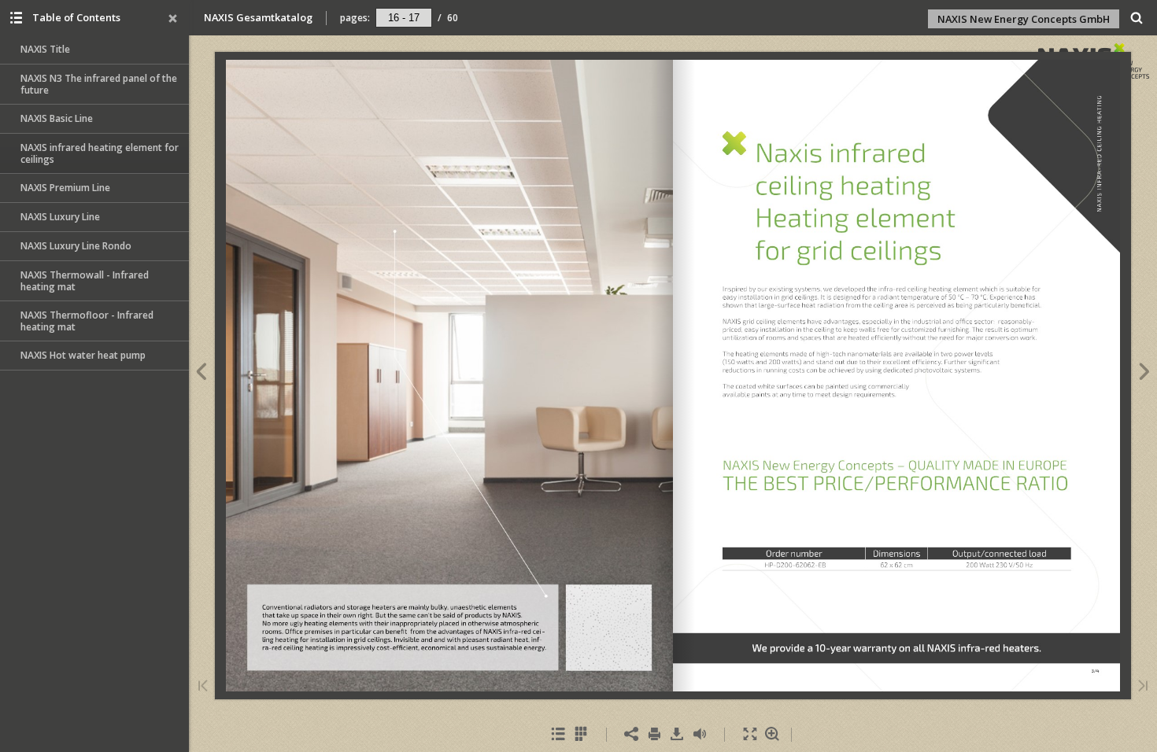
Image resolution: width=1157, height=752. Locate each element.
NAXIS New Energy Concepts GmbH (1023, 19)
